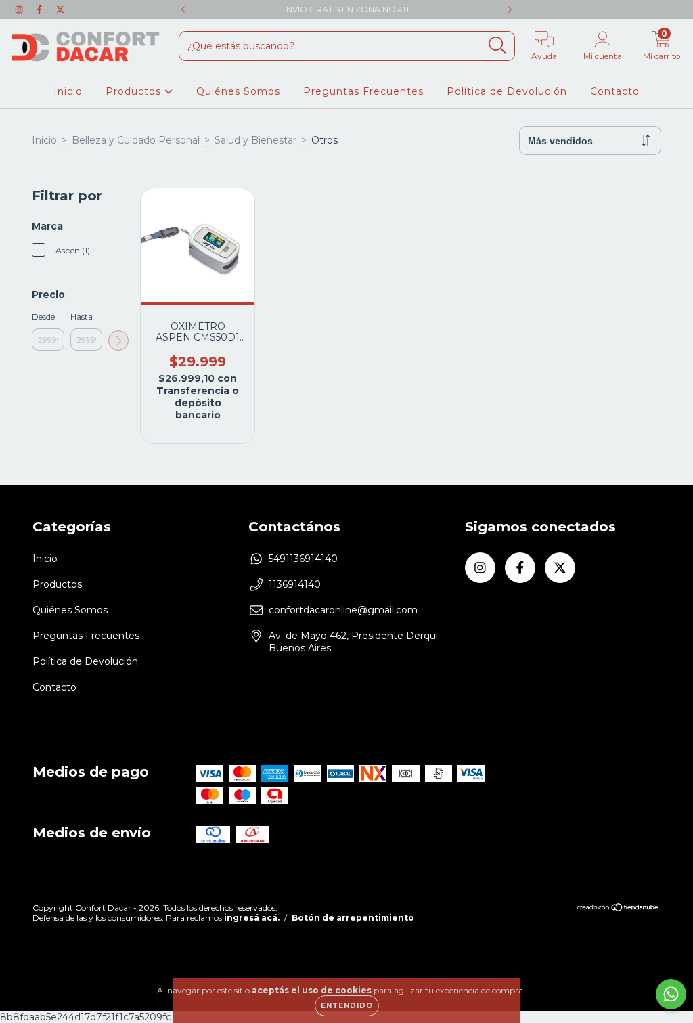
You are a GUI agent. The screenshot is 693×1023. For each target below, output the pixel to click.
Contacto (615, 91)
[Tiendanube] (618, 909)
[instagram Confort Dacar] (20, 9)
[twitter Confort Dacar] (60, 9)
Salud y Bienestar (255, 140)
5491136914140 (303, 558)
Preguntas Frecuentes (363, 91)
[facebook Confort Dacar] (40, 9)
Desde (43, 316)
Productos (135, 91)
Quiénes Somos (238, 91)
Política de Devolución (507, 91)
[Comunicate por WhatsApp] (671, 994)
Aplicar (118, 340)
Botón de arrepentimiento (353, 918)
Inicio (68, 91)
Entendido (347, 1005)
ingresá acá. (252, 918)
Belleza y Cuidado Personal (136, 140)
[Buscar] (498, 46)
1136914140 (295, 584)
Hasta (81, 316)
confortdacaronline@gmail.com (343, 610)
